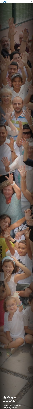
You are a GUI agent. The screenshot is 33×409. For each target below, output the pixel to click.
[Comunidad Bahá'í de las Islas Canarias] (4, 1)
